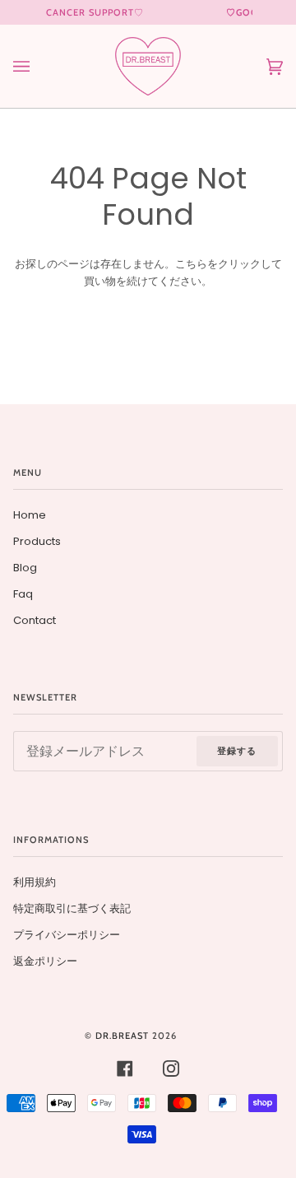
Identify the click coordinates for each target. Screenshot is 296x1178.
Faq (23, 594)
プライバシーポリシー (66, 935)
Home (29, 515)
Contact (34, 620)
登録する (237, 751)
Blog (25, 567)
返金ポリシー (45, 961)
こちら (191, 264)
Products (37, 541)
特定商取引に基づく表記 (72, 908)
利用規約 (34, 882)
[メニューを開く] (37, 66)
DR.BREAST (122, 1035)
